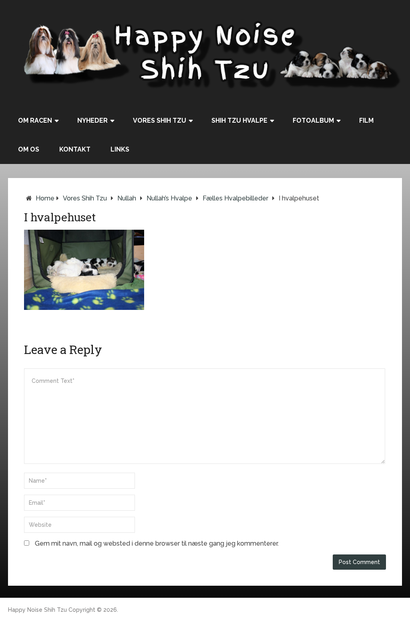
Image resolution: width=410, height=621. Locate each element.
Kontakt (74, 149)
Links (120, 149)
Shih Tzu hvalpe (239, 120)
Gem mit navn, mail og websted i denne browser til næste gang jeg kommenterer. (157, 543)
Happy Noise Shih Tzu (37, 610)
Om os (28, 149)
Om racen (35, 120)
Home (45, 198)
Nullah (126, 198)
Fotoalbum (313, 120)
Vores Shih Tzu (159, 120)
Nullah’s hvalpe (169, 198)
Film (366, 120)
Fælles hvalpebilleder (235, 198)
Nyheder (92, 120)
